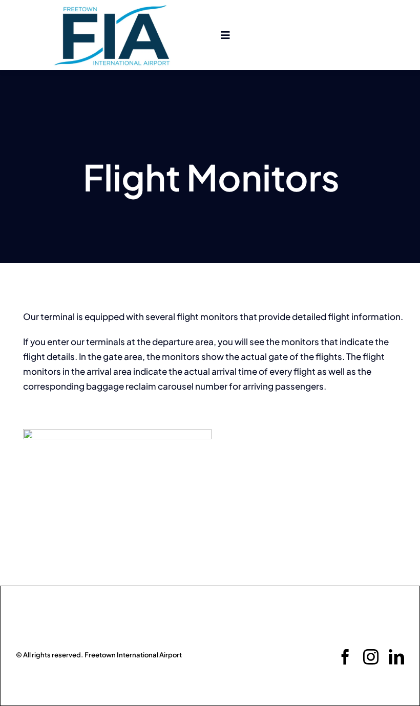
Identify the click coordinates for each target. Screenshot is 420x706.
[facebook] (345, 657)
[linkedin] (396, 657)
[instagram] (371, 657)
